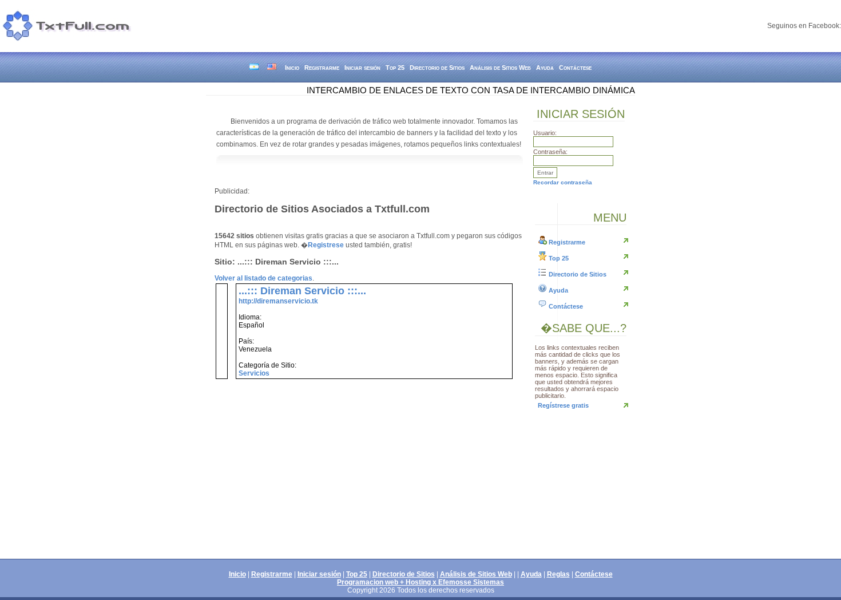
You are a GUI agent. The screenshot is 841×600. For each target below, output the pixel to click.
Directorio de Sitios (437, 67)
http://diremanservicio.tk (278, 301)
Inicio (292, 67)
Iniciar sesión (362, 67)
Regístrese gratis (563, 405)
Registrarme (321, 67)
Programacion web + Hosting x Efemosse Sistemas (420, 582)
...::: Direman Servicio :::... (302, 291)
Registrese (326, 245)
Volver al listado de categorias (263, 278)
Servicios (254, 373)
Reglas (558, 574)
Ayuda (545, 67)
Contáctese (575, 67)
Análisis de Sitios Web (500, 67)
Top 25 (395, 67)
